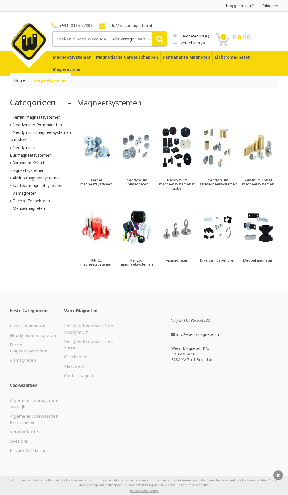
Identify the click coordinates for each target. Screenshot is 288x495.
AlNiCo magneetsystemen (37, 178)
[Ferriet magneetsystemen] (96, 171)
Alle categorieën (129, 39)
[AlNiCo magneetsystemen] (96, 251)
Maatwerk (74, 366)
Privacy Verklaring (28, 450)
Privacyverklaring (144, 491)
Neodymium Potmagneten (37, 124)
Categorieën (33, 102)
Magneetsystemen (72, 57)
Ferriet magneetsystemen (36, 117)
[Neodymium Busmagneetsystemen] (217, 171)
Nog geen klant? (240, 6)
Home (19, 80)
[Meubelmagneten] (258, 251)
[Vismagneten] (177, 251)
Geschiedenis (77, 356)
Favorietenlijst (194, 36)
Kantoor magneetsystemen (38, 185)
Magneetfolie (66, 69)
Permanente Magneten (186, 57)
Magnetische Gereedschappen (127, 57)
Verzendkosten (25, 431)
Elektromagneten (233, 57)
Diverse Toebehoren (31, 200)
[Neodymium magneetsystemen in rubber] (177, 171)
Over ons (19, 441)
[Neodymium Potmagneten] (137, 171)
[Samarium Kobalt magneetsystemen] (258, 171)
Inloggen (270, 6)
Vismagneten (25, 193)
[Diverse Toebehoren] (217, 251)
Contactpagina (78, 375)
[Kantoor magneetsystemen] (137, 251)
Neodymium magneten (33, 335)
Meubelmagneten (29, 208)
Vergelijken (192, 42)
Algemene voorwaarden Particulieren (34, 419)
